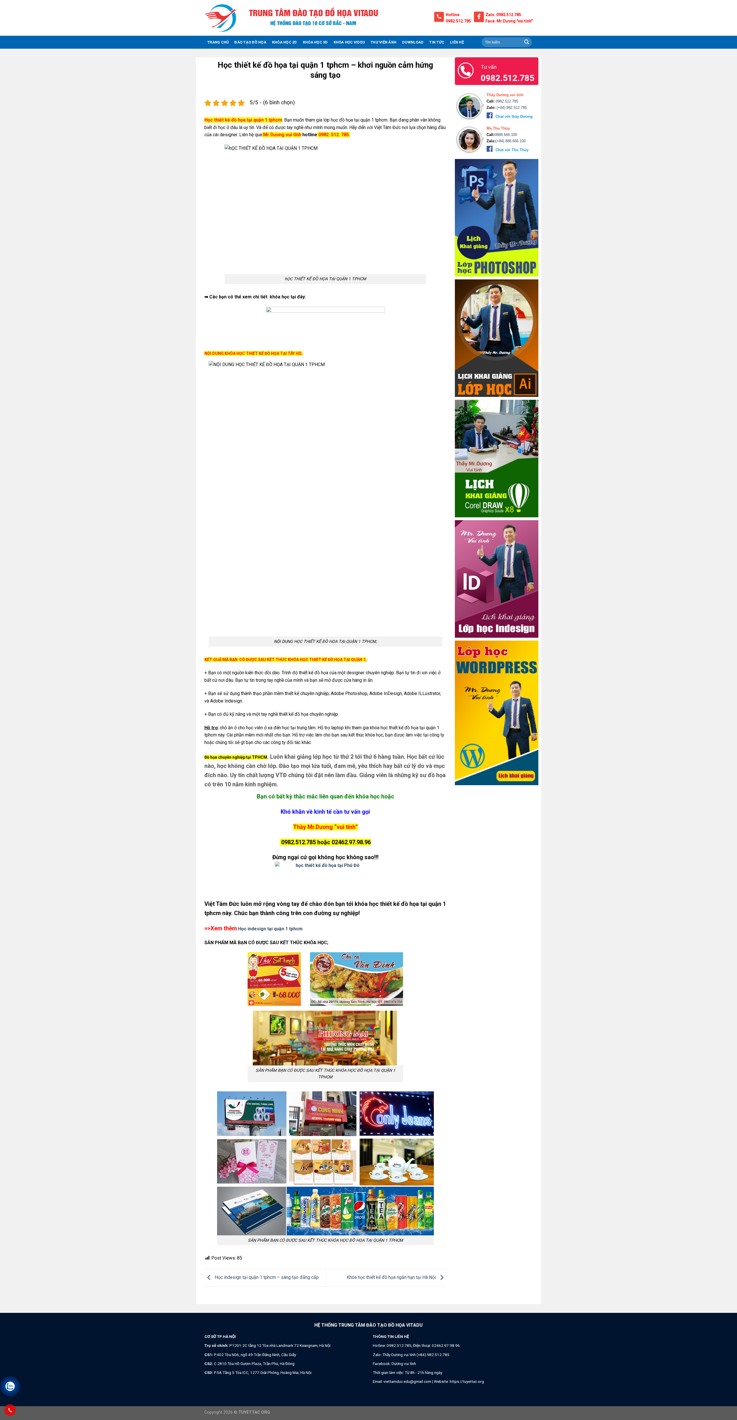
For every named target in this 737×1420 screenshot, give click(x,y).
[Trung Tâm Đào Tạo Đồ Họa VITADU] (221, 17)
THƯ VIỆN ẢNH (383, 42)
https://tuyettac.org (467, 1381)
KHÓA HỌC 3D (315, 42)
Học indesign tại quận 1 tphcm (270, 928)
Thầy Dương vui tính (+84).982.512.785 (415, 1354)
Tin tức (436, 42)
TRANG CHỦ (218, 42)
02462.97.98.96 (446, 1345)
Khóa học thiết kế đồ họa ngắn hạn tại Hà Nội (392, 1277)
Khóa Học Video (349, 42)
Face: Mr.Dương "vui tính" (509, 21)
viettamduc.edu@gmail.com (407, 1381)
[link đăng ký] (325, 877)
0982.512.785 (458, 21)
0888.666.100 (506, 135)
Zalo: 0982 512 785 (503, 14)
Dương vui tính (404, 1363)
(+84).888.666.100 (510, 141)
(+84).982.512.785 (511, 108)
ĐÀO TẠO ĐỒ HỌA (250, 42)
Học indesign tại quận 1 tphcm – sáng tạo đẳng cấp (266, 1277)
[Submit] (526, 42)
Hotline (452, 14)
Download (412, 42)
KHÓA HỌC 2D (284, 42)
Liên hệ (457, 42)
